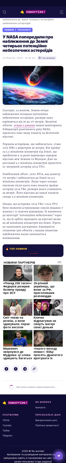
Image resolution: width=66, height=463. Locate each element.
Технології (24, 30)
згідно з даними (24, 125)
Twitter (6, 430)
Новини (9, 30)
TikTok (6, 420)
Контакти (40, 407)
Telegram (7, 435)
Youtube (7, 425)
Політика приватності (47, 425)
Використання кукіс (46, 420)
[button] (4, 12)
